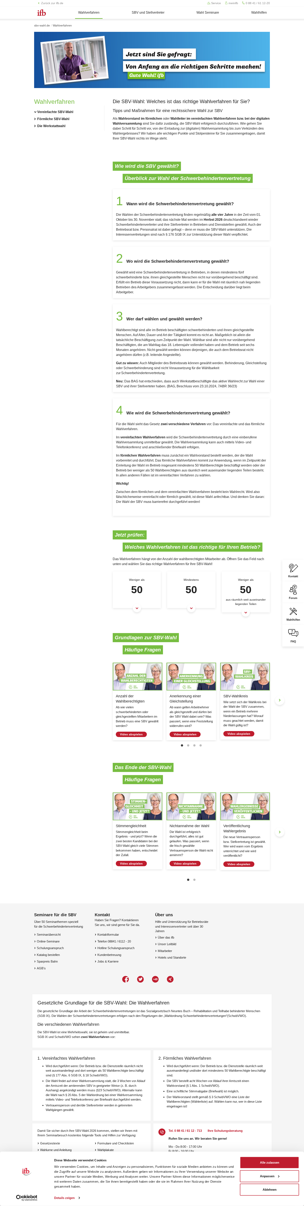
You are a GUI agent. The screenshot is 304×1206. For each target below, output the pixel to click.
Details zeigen (64, 1198)
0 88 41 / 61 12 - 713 (188, 1130)
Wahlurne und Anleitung (56, 1150)
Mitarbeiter (165, 951)
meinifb (233, 3)
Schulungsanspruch (50, 948)
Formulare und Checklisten (115, 1143)
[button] (65, 112)
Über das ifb (166, 937)
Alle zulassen (269, 1162)
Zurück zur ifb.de (51, 3)
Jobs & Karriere (107, 961)
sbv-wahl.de (42, 25)
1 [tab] (182, 745)
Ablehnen (269, 1189)
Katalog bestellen (48, 955)
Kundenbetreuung (109, 955)
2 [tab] (188, 745)
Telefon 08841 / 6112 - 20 (114, 941)
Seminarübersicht (49, 934)
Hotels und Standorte (172, 957)
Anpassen (267, 1176)
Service (215, 3)
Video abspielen (131, 734)
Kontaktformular (108, 934)
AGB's (41, 968)
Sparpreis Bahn (47, 961)
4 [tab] (201, 745)
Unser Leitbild (167, 944)
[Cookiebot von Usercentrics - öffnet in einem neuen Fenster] (27, 1198)
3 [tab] (194, 745)
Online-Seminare (48, 941)
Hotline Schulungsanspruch (115, 948)
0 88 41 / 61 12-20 (257, 3)
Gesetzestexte (50, 1143)
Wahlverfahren (62, 25)
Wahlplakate (105, 1150)
